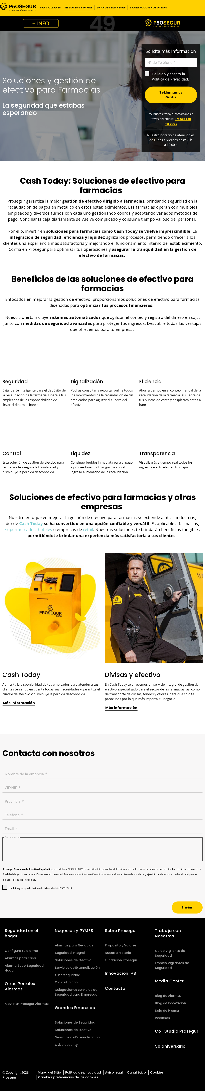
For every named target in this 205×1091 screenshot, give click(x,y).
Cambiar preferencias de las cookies (68, 1077)
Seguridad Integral (70, 952)
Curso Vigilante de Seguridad (170, 953)
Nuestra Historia (118, 952)
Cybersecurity (66, 1044)
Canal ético (136, 1072)
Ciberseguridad (67, 975)
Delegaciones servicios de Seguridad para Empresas (76, 992)
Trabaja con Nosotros (168, 933)
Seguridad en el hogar (21, 933)
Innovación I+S (120, 973)
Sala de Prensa (167, 1010)
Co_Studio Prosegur (176, 1031)
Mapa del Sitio (49, 1072)
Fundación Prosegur (121, 960)
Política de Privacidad (170, 79)
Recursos (162, 1018)
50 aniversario (170, 1046)
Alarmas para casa (20, 958)
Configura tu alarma (21, 950)
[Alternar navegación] (197, 7)
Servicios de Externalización (77, 967)
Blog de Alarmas (168, 995)
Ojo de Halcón (66, 982)
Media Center (169, 981)
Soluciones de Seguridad (75, 1022)
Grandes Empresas (75, 1007)
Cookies (157, 1072)
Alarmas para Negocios (74, 945)
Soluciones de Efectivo (73, 960)
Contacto (115, 988)
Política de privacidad (83, 1072)
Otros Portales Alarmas (20, 986)
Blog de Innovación (170, 1003)
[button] (50, 7)
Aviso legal (114, 1072)
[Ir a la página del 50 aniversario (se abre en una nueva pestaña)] (102, 23)
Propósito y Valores (121, 945)
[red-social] (185, 1072)
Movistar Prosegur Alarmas (27, 1003)
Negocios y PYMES (74, 930)
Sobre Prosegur (121, 930)
